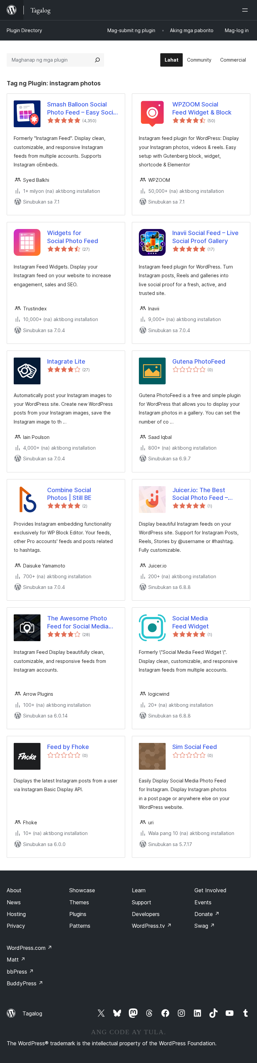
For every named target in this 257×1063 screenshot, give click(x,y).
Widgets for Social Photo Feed (72, 236)
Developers (146, 914)
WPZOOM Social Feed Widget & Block (202, 108)
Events (202, 902)
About (14, 890)
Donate (207, 914)
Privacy (16, 925)
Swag (204, 925)
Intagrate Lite (66, 361)
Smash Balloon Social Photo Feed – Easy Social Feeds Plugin (82, 108)
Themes (79, 902)
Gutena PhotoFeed (198, 361)
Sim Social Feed (194, 746)
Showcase (82, 890)
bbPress (20, 971)
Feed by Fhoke (68, 746)
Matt (16, 959)
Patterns (79, 925)
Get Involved (210, 890)
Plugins (77, 914)
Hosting (16, 914)
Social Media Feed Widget (190, 622)
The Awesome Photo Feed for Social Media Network (77, 622)
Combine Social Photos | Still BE (69, 493)
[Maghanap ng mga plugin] (97, 60)
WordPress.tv (152, 925)
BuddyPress (25, 983)
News (14, 902)
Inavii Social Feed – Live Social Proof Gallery (205, 236)
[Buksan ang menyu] (246, 10)
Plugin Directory (24, 30)
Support (141, 902)
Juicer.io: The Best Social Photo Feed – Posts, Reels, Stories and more (202, 494)
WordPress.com (29, 947)
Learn (139, 890)
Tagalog (32, 1013)
